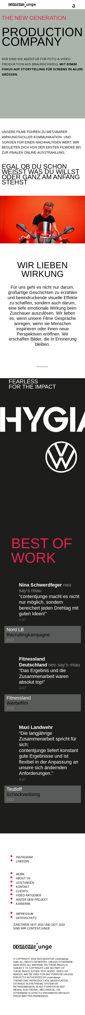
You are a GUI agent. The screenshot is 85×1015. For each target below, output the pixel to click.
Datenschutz (26, 918)
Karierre (23, 903)
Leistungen (25, 882)
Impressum (24, 914)
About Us (23, 878)
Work (20, 874)
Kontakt (22, 887)
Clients (22, 891)
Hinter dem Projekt (32, 899)
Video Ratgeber (28, 895)
